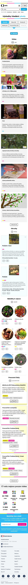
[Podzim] (14, 281)
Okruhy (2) (22, 22)
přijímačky (15, 12)
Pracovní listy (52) (14, 25)
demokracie (9, 12)
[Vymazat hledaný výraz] (20, 9)
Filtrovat (15, 33)
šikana (22, 12)
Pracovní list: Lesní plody (9, 407)
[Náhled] (14, 401)
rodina (19, 12)
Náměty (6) (4, 25)
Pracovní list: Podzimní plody (10, 428)
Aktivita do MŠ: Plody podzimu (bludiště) (14, 385)
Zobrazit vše (14, 224)
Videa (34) (13, 22)
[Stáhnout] (11, 401)
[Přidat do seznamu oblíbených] (25, 46)
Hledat (24, 9)
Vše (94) (5, 22)
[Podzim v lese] (14, 250)
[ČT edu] (4, 6)
